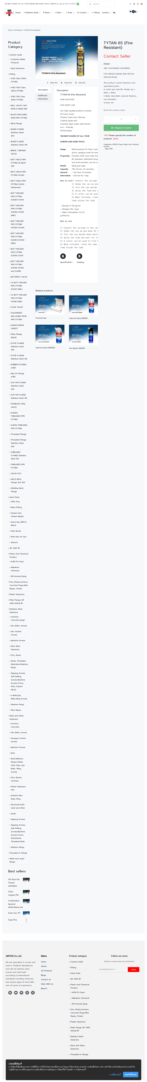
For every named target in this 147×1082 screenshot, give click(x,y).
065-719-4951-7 (70, 4)
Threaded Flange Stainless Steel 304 (18, 443)
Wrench (14, 542)
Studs (13, 813)
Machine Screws (18, 640)
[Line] (33, 993)
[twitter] (134, 4)
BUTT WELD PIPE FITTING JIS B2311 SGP (18, 163)
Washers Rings (17, 704)
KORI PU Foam (17, 561)
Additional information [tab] (43, 97)
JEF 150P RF (15, 548)
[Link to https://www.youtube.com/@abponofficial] (16, 993)
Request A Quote (123, 127)
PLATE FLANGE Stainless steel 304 (17, 346)
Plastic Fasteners (17, 594)
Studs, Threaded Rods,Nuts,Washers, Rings (19, 664)
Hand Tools (14, 497)
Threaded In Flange (18, 853)
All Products (18, 30)
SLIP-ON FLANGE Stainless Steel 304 (18, 386)
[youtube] (141, 4)
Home (10, 30)
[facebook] (130, 4)
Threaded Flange (18, 434)
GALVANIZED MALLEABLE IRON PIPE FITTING (19, 316)
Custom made (16, 55)
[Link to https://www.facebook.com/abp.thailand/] (21, 993)
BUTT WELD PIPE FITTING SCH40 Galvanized (18, 184)
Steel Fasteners (17, 68)
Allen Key (15, 501)
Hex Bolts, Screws (19, 625)
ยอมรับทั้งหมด (130, 1074)
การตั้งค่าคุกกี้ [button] (115, 1074)
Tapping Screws (18, 819)
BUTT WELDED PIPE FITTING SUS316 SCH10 (17, 252)
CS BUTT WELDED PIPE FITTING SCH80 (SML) (19, 298)
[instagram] (138, 4)
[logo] (9, 10)
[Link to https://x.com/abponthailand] (27, 993)
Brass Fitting (16, 507)
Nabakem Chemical (80, 998)
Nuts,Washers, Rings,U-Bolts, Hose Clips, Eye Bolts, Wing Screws (18, 765)
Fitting (12, 74)
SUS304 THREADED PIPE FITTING (18, 416)
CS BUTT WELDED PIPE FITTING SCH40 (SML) (19, 286)
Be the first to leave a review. (114, 110)
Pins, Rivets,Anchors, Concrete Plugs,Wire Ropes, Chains (19, 585)
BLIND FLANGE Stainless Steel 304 (17, 132)
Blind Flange (16, 123)
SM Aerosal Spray (18, 576)
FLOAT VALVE (17, 307)
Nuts (13, 753)
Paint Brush (16, 531)
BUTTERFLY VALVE (19, 277)
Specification (66, 262)
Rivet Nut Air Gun (19, 536)
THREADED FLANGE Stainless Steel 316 (18, 455)
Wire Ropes (16, 710)
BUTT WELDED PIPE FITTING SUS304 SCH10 (17, 196)
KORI (111, 149)
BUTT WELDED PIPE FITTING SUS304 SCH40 (17, 224)
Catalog (80, 262)
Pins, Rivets (16, 655)
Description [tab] (43, 89)
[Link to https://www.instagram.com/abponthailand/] (10, 993)
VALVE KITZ (16, 473)
